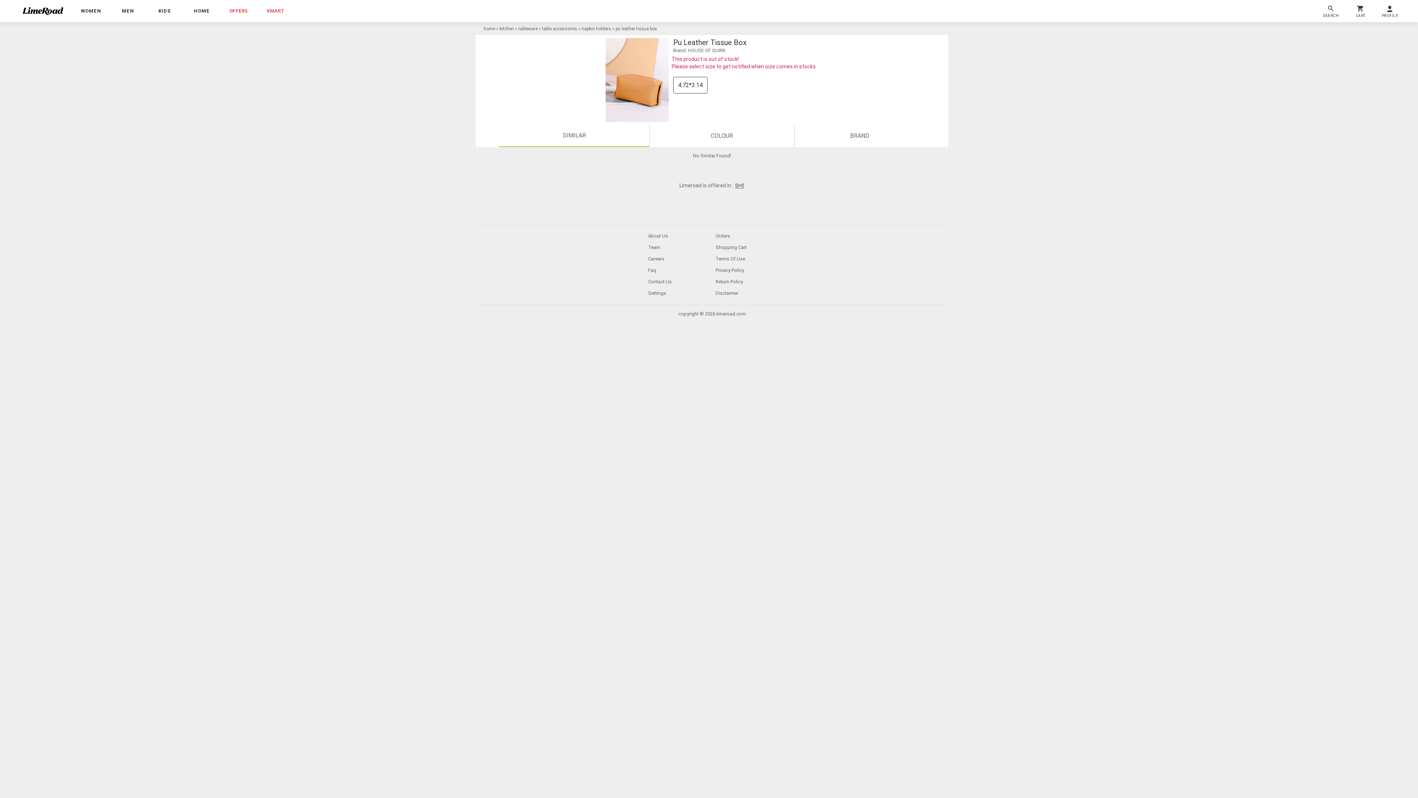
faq (652, 270)
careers (656, 259)
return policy (729, 281)
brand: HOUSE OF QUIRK (699, 50)
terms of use (730, 259)
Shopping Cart (731, 247)
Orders (723, 236)
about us (658, 236)
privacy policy (730, 270)
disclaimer (727, 293)
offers (238, 11)
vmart (275, 11)
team (654, 247)
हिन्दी (739, 186)
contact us (660, 281)
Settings (657, 293)
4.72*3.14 (690, 85)
